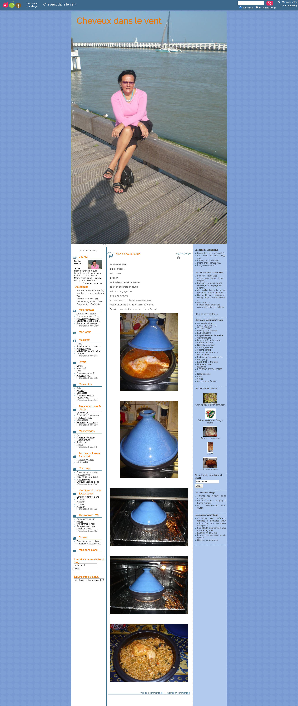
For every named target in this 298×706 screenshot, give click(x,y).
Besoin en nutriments (207, 540)
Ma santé (84, 339)
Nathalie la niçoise (206, 345)
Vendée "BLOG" (204, 328)
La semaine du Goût (207, 533)
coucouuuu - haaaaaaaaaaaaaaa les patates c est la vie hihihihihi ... (210, 306)
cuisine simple (204, 350)
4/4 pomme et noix (210, 469)
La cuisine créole (211, 253)
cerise (200, 379)
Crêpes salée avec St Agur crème (210, 421)
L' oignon (207, 265)
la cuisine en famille (206, 381)
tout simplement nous (207, 352)
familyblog (202, 359)
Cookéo (83, 537)
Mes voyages (87, 431)
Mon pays (84, 468)
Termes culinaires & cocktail (89, 455)
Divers (82, 362)
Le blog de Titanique (207, 330)
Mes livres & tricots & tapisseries (90, 492)
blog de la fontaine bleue (209, 340)
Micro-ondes (209, 263)
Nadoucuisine (204, 374)
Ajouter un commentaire (178, 693)
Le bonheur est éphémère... (210, 357)
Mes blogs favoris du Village (209, 320)
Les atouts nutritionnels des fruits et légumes (211, 529)
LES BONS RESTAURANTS (209, 369)
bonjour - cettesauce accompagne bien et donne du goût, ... (210, 278)
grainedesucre (204, 338)
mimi (199, 376)
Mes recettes (86, 309)
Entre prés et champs (207, 362)
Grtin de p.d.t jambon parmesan (210, 405)
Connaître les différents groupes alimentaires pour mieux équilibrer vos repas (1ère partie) (211, 522)
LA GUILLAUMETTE (206, 326)
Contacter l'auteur (91, 283)
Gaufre (210, 454)
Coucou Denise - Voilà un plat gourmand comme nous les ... (211, 291)
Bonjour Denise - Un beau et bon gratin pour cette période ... (211, 297)
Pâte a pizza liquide (210, 438)
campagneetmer (205, 347)
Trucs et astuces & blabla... (90, 408)
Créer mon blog (288, 5)
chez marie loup (205, 342)
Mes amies (85, 384)
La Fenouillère (204, 333)
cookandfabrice (204, 323)
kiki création (203, 355)
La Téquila (208, 260)
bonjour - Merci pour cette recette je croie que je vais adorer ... (209, 285)
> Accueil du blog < (89, 250)
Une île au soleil (204, 364)
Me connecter (289, 2)
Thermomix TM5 (88, 515)
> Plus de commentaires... (207, 314)
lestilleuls (201, 367)
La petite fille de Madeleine (210, 335)
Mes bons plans (88, 549)
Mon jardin (85, 332)
